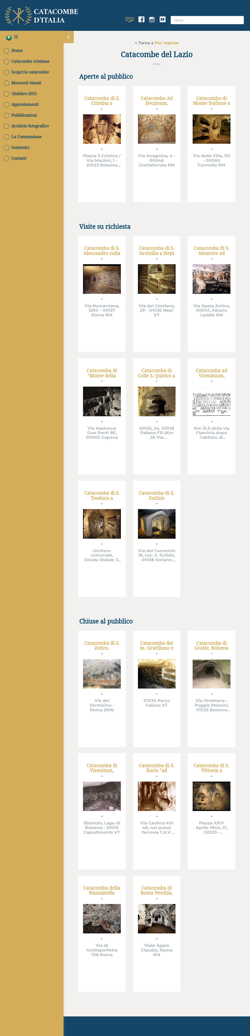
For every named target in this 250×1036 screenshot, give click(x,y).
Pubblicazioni (24, 115)
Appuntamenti (25, 104)
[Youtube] (162, 19)
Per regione (166, 42)
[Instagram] (152, 19)
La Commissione (26, 136)
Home (17, 50)
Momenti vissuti (26, 82)
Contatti (18, 158)
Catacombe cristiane (30, 61)
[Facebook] (141, 19)
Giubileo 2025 (24, 93)
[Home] (42, 14)
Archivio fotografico (30, 125)
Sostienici (20, 147)
